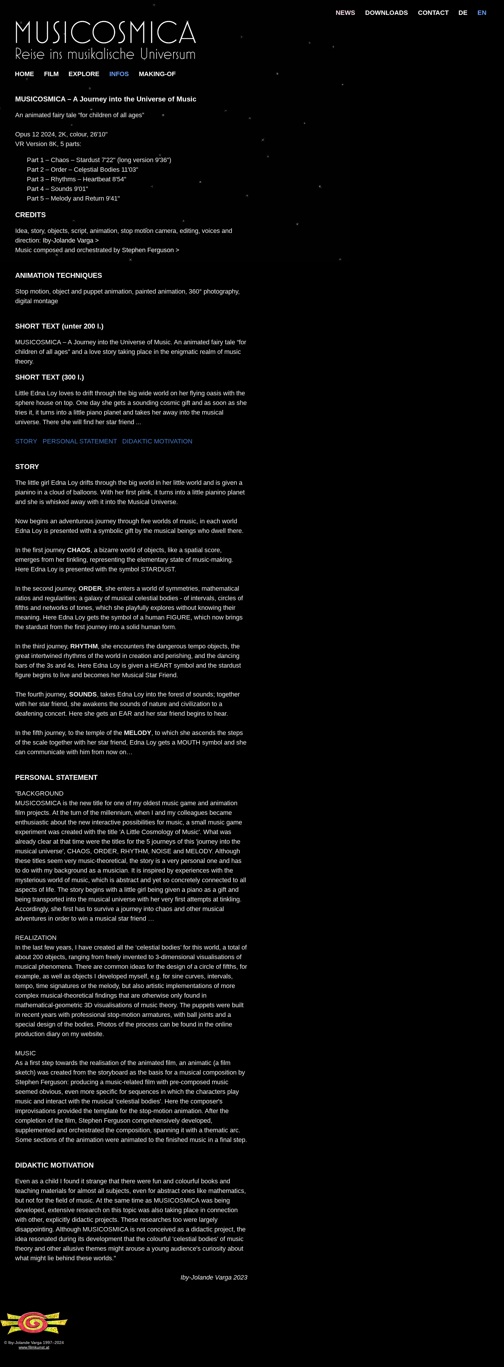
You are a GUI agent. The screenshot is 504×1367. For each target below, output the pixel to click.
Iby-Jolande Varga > (71, 240)
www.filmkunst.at (34, 1347)
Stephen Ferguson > (150, 250)
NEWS (345, 12)
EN (482, 12)
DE (463, 12)
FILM (51, 74)
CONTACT (433, 12)
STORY (26, 441)
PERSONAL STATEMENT (80, 441)
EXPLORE (84, 74)
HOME (24, 74)
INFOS (119, 74)
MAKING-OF (157, 74)
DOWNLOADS (386, 12)
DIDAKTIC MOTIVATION (157, 441)
